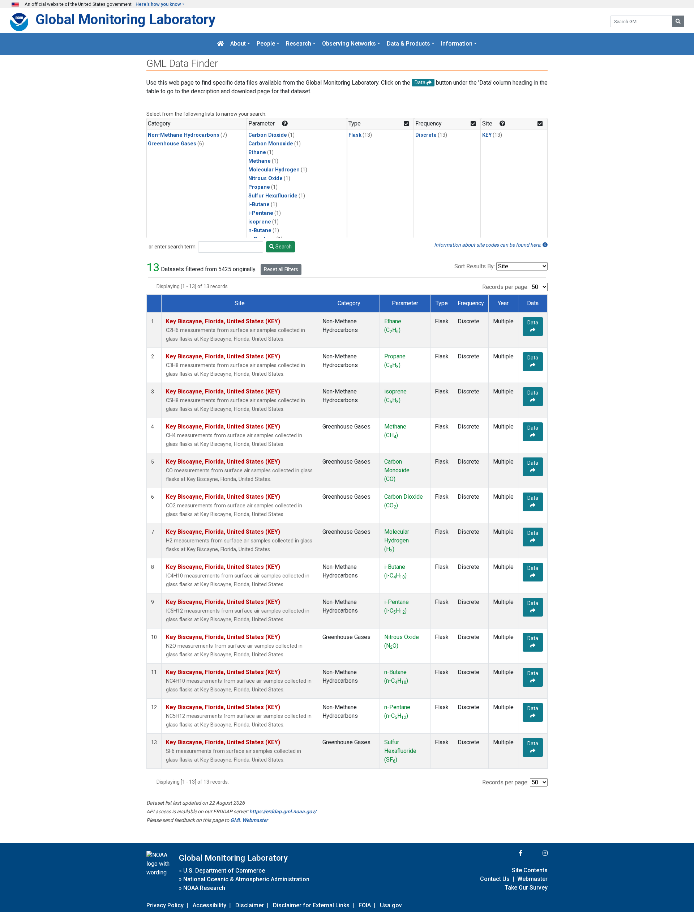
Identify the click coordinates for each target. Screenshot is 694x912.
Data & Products (408, 44)
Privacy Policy (165, 905)
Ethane (257, 152)
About (238, 44)
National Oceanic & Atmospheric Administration (246, 879)
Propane (259, 187)
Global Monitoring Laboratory (125, 19)
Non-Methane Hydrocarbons (183, 135)
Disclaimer (249, 905)
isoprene (259, 222)
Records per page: (505, 287)
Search (283, 247)
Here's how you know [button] (158, 4)
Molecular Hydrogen (274, 170)
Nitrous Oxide (265, 178)
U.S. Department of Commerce (224, 870)
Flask (354, 135)
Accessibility (209, 905)
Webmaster (532, 878)
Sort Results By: (474, 266)
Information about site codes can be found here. (488, 245)
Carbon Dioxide (267, 135)
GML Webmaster (249, 820)
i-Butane (259, 204)
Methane (259, 161)
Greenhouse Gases (172, 144)
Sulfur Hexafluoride (272, 196)
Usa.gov (391, 905)
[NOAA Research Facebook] (511, 853)
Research (298, 44)
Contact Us (495, 878)
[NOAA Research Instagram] (536, 853)
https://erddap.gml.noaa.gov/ (282, 811)
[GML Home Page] (220, 44)
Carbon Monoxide (270, 144)
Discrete (426, 135)
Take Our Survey (526, 887)
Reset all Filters (281, 269)
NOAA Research (204, 888)
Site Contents (530, 870)
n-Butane (259, 230)
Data (532, 322)
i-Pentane (260, 213)
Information (456, 44)
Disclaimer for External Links (311, 905)
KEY (487, 135)
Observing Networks (349, 44)
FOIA (365, 905)
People (266, 44)
